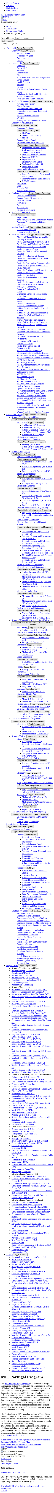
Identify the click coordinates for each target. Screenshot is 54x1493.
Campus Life (17, 63)
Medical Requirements (26, 190)
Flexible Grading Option (32, 162)
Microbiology (22, 939)
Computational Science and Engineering (33, 920)
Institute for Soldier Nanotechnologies (32, 313)
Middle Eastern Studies (31, 896)
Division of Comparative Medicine (31, 298)
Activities (21, 66)
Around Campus (24, 53)
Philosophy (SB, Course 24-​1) (34, 684)
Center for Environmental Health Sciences (34, 270)
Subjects (9, 1254)
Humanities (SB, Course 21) (23, 1093)
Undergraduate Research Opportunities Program (32, 151)
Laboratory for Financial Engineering (32, 329)
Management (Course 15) (22, 1333)
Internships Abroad (30, 166)
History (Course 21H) (21, 1321)
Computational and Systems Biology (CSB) (30, 1288)
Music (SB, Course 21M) (32, 699)
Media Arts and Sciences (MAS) (25, 1342)
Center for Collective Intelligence (30, 256)
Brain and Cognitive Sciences (29, 758)
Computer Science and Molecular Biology (34, 923)
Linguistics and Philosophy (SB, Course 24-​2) (31, 1103)
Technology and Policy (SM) (24, 1247)
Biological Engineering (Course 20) (26, 1266)
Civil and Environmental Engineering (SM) (29, 1015)
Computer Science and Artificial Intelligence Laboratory (30, 285)
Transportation (23, 963)
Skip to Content (12, 3)
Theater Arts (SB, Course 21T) (35, 701)
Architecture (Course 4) (21, 1264)
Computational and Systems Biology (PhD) (29, 1207)
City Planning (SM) (20, 982)
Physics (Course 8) (19, 1354)
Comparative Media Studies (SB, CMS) (28, 1079)
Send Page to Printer (9, 1463)
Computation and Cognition (33, 844)
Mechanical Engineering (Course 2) (26, 1340)
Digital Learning (23, 106)
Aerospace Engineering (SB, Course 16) (28, 992)
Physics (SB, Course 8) (31, 809)
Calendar (9, 15)
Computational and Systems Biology (32, 918)
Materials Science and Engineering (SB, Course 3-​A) (36, 582)
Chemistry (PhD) (19, 1148)
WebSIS (20, 118)
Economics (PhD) (29, 650)
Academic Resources (20, 101)
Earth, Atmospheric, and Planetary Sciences (35, 782)
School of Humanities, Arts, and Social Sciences (31, 620)
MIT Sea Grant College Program (30, 384)
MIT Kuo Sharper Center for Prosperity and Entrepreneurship (33, 370)
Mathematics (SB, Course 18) (34, 797)
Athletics (20, 70)
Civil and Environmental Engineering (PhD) (30, 1018)
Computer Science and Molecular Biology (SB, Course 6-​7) (36, 542)
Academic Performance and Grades (31, 222)
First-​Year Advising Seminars (34, 155)
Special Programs (19, 1361)
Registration (22, 217)
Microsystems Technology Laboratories (33, 355)
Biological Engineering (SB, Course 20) (28, 1001)
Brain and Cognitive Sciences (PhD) (27, 1143)
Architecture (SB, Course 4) (33, 425)
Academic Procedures (21, 212)
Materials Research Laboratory (29, 350)
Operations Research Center (28, 388)
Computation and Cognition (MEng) (27, 1205)
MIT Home (11, 10)
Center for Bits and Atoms (27, 249)
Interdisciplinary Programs (17, 824)
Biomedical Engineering (32, 887)
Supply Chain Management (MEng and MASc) (31, 1245)
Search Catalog (7, 38)
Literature (21, 689)
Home (8, 26)
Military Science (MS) (21, 1344)
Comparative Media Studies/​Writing (31, 632)
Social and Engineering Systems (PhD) (28, 1072)
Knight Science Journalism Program (32, 322)
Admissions (21, 183)
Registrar (25, 1440)
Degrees (20, 834)
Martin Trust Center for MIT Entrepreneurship (28, 347)
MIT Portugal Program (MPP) (17, 1383)
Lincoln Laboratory (25, 343)
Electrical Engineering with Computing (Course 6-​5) (33, 547)
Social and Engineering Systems (30, 951)
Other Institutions (24, 200)
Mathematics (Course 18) (22, 1337)
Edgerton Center (29, 159)
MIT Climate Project (25, 360)
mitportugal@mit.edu (15, 1435)
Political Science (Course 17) (24, 1356)
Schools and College (14, 414)
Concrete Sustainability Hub (28, 289)
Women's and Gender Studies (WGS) (27, 1371)
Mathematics (22, 794)
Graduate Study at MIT (26, 196)
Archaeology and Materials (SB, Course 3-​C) (30, 994)
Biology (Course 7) (20, 1269)
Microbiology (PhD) (20, 1231)
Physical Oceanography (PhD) (24, 1238)
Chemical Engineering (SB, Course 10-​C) (29, 1013)
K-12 (16, 1442)
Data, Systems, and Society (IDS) (25, 1295)
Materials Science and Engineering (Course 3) (31, 1335)
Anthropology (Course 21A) (23, 1262)
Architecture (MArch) (31, 427)
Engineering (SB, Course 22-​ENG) (36, 618)
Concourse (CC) (18, 1292)
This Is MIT (11, 29)
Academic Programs (25, 128)
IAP (31, 1440)
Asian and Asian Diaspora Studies (36, 882)
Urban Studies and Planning (28, 439)
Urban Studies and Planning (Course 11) (28, 1368)
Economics (21, 645)
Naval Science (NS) (20, 1349)
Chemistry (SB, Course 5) (33, 775)
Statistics (20, 954)
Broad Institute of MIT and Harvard (31, 246)
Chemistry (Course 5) (20, 1276)
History (20, 667)
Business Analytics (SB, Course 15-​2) (27, 1129)
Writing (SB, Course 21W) (33, 642)
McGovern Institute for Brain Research (33, 353)
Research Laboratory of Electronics (31, 395)
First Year (26, 133)
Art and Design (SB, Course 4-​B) (36, 430)
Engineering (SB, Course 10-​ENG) (36, 505)
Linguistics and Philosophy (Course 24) (28, 1326)
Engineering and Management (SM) (26, 1223)
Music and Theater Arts (26, 694)
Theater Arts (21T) (19, 1366)
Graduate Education (20, 193)
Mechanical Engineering (27, 591)
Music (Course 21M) (20, 1347)
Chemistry (21, 773)
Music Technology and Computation (32, 942)
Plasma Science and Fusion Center (31, 393)
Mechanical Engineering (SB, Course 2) (28, 1063)
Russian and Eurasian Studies (34, 903)
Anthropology (22, 627)
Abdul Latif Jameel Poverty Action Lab (33, 242)
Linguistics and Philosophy (28, 674)
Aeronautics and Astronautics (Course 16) (29, 1257)
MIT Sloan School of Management (26, 719)
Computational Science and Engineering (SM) (31, 1209)
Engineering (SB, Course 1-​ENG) (36, 512)
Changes (10, 1447)
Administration (23, 58)
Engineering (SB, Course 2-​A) (34, 605)
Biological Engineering (26, 473)
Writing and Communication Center (31, 120)
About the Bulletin (17, 1444)
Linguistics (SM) (29, 686)
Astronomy (26, 885)
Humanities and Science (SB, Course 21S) (29, 1098)
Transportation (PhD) (20, 1252)
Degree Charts (12, 965)
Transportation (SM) (20, 1250)
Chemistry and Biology (31, 837)
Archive (17, 15)
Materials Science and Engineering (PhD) (29, 1056)
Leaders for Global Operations (29, 937)
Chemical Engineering (26, 486)
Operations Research (25, 944)
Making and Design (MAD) (23, 1330)
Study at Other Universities (33, 164)
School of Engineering (21, 451)
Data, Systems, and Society (28, 520)
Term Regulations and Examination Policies (35, 220)
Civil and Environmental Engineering (32, 507)
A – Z (3, 15)
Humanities (21, 672)
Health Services (23, 82)
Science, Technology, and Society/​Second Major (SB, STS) (36, 715)
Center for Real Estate (26, 275)
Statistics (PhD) (18, 1242)
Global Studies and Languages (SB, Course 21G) (32, 1089)
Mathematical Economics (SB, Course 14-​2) (30, 1108)
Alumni (20, 60)
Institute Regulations (20, 227)
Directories (5, 1444)
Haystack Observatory (26, 303)
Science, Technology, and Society (31, 709)
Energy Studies (28, 889)
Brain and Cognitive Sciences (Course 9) (28, 1271)
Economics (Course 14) (21, 1302)
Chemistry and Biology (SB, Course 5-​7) (28, 1176)
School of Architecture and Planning (27, 417)
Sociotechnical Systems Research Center (33, 405)
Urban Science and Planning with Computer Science (36, 864)
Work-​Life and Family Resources (30, 99)
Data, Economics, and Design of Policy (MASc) (32, 1082)
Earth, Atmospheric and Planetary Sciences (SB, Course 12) (36, 791)
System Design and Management (30, 958)
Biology (20, 739)
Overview (16, 51)
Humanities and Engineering (34, 858)
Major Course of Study (31, 135)
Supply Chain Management (28, 956)
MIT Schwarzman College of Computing (29, 812)
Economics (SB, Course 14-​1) (34, 647)
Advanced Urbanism (25, 913)
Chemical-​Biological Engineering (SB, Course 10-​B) (36, 497)
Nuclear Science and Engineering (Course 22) (31, 1352)
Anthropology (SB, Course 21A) (35, 630)
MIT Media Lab (23, 374)
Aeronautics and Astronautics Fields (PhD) (29, 989)
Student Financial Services (28, 116)
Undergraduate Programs (22, 829)
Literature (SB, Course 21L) (33, 691)
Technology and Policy (26, 961)
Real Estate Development (27, 949)
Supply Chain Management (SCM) (26, 1363)
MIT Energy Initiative (26, 362)
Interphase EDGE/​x (30, 157)
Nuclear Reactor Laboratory (28, 386)
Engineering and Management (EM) (26, 1311)
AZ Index (10, 5)
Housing (20, 84)
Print (23, 15)
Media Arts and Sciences (27, 437)
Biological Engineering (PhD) (34, 483)
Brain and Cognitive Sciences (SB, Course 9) (30, 1141)
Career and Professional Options (30, 169)
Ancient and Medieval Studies (34, 877)
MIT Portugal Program (26, 379)
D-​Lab (19, 291)
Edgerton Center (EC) (21, 1304)
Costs (19, 186)
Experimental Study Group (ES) (25, 1314)
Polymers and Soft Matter (32, 899)
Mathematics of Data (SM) (23, 1169)
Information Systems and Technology (32, 111)
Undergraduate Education (22, 123)
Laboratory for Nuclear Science (30, 341)
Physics (20, 807)
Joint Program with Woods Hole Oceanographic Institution (30, 933)
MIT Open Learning (25, 376)
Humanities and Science (32, 860)
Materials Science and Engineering (31, 567)
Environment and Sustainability (35, 892)
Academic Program (25, 56)
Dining (20, 75)
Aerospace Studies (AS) (21, 1259)
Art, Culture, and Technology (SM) (36, 432)
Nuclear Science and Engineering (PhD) (28, 1070)
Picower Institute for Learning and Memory (35, 391)
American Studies (29, 875)
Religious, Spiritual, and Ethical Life (32, 94)
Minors (25, 138)
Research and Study (14, 31)
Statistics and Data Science (33, 906)
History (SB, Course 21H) (33, 669)
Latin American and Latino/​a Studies (37, 894)
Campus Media (23, 73)
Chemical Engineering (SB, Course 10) (28, 1011)
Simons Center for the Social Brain (31, 398)
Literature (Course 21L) (21, 1328)
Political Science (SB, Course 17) (36, 706)
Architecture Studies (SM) (33, 434)
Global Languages (24, 657)
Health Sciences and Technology (30, 564)
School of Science (19, 736)
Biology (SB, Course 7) (32, 741)
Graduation (21, 224)
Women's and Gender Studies (34, 908)
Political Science (23, 704)
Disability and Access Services (29, 108)
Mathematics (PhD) (30, 799)
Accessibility (23, 1447)
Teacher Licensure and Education (36, 179)
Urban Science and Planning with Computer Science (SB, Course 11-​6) (37, 448)
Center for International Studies (30, 272)
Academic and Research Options (30, 142)
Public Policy (27, 901)
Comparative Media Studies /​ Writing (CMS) (30, 1281)
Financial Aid (22, 188)
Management (22, 724)
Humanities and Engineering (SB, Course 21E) (31, 1096)
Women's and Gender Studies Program (33, 412)
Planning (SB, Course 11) (32, 444)
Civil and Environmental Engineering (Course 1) (32, 1278)
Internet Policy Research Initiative (31, 320)
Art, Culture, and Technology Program (33, 244)
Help (16, 1447)
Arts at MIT (22, 68)
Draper (20, 301)
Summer (36, 1440)
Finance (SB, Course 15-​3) (33, 731)
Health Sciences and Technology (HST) (28, 1318)
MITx (11, 1442)
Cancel (4, 1491)
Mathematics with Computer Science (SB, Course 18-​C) (37, 803)
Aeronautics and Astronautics (29, 456)
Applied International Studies (34, 880)
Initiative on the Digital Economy (30, 306)
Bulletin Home (12, 8)
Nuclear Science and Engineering (30, 608)
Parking (20, 87)
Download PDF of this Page (13, 1472)
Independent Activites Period (34, 147)
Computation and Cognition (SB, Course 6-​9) (30, 1183)
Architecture (22, 422)
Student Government (25, 96)
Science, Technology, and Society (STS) (28, 1359)
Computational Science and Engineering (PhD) (31, 1212)
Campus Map (24, 1442)
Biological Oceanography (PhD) (25, 1202)
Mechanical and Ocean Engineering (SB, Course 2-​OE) (37, 602)
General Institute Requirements (29, 140)
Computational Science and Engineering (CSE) (31, 1290)
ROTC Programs (29, 181)
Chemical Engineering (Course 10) (26, 1274)
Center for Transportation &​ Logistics (32, 282)
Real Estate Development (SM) (24, 1240)
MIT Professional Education (28, 381)
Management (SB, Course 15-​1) (35, 734)
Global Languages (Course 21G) (25, 1316)
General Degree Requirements (29, 198)
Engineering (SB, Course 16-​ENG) (36, 471)
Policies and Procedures (26, 229)
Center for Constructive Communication (33, 263)
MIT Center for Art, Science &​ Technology (35, 358)
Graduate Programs (20, 911)
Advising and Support (26, 104)
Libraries (20, 113)
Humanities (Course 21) (21, 1323)
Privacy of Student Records (28, 232)
